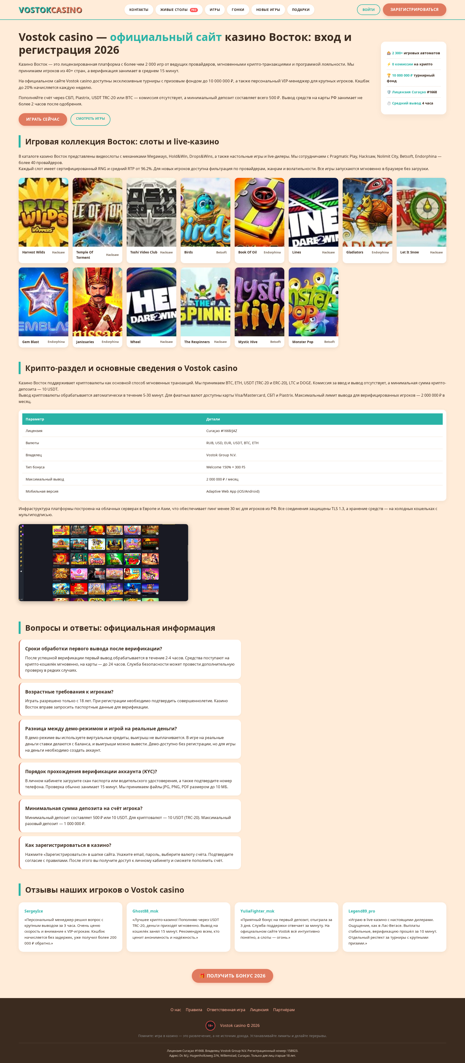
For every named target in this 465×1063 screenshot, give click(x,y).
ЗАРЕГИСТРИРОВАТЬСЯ (414, 9)
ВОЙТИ (369, 9)
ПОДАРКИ (301, 9)
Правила (194, 1009)
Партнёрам (284, 1009)
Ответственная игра (226, 1009)
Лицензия (259, 1009)
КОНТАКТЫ (138, 9)
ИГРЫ (215, 9)
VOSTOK (50, 9)
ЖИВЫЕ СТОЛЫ (178, 9)
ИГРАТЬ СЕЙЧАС (43, 119)
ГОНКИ (238, 9)
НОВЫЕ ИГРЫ (268, 9)
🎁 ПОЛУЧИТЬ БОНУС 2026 (232, 975)
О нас (175, 1009)
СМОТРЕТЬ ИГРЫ (90, 118)
